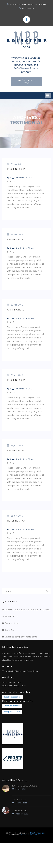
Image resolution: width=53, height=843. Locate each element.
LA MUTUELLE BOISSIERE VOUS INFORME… (28, 609)
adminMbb (19, 178)
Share (31, 178)
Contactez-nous (28, 81)
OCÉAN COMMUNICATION (32, 835)
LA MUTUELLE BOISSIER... (26, 786)
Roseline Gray (16, 169)
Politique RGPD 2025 (12, 711)
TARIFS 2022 (11, 616)
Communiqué (12, 623)
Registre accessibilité (12, 697)
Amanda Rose (15, 239)
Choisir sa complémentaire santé (21, 636)
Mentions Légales (38, 833)
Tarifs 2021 (10, 630)
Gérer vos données (12, 706)
